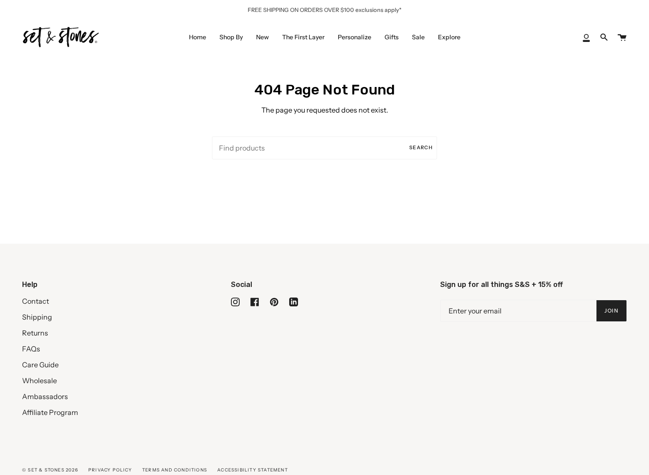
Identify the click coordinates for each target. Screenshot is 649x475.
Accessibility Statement (252, 470)
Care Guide (40, 364)
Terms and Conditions (174, 470)
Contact (35, 301)
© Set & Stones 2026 (50, 470)
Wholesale (39, 380)
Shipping (37, 317)
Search (421, 147)
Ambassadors (45, 396)
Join (611, 310)
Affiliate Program (50, 412)
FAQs (31, 348)
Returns (35, 332)
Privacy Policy (110, 470)
